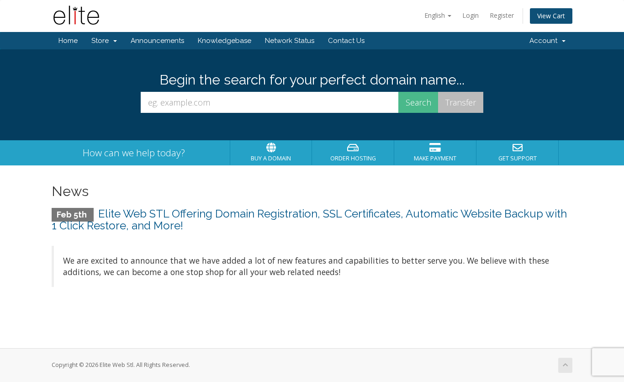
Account (545, 41)
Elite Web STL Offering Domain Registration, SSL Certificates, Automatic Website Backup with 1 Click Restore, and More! (309, 219)
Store (101, 41)
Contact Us (346, 41)
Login (470, 15)
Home (68, 41)
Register (502, 15)
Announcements (157, 41)
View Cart (551, 15)
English (435, 15)
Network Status (289, 41)
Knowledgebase (224, 41)
